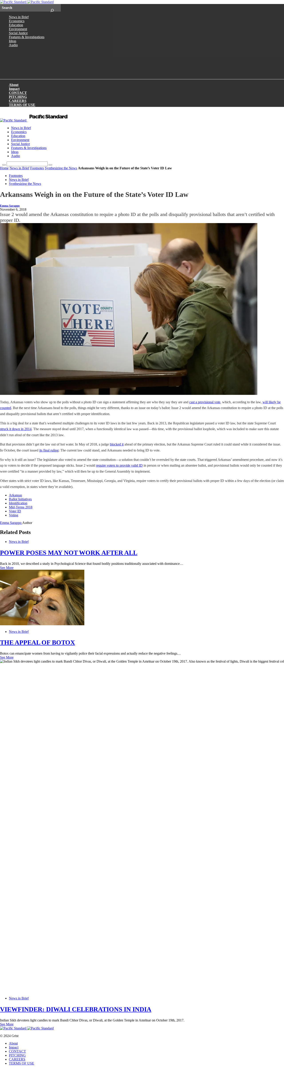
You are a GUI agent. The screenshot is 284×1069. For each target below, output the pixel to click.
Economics (16, 21)
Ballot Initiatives (20, 499)
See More (7, 567)
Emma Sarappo (10, 205)
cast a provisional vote (204, 402)
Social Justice (18, 33)
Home (4, 168)
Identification (18, 503)
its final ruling (49, 450)
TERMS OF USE (22, 105)
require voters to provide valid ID (119, 465)
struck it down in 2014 (16, 429)
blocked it (117, 444)
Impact (14, 89)
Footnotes (37, 168)
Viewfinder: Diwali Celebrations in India (75, 1009)
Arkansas (15, 495)
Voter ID (15, 511)
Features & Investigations (26, 37)
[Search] (52, 8)
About (13, 85)
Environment (18, 29)
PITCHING (18, 97)
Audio (13, 45)
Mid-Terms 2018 (20, 507)
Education (16, 25)
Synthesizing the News (61, 168)
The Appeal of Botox (37, 642)
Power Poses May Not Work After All (68, 552)
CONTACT (18, 93)
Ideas (12, 41)
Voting (13, 515)
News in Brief (19, 17)
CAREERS (17, 101)
